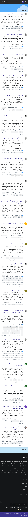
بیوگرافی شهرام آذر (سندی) (17, 264)
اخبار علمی (21, 239)
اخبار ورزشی (21, 50)
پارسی (11, 504)
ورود (26, 497)
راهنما (7, 507)
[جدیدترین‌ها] (5, 2)
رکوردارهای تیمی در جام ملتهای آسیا (15, 34)
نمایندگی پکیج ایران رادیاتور (17, 290)
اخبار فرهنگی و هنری (6, 335)
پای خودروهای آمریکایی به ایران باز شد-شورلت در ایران (12, 159)
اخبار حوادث (20, 30)
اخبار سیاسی (20, 423)
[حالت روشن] (14, 504)
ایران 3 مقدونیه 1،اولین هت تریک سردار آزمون (13, 75)
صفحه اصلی (24, 483)
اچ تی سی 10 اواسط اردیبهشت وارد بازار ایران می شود (12, 116)
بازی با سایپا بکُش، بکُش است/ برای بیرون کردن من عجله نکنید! (12, 364)
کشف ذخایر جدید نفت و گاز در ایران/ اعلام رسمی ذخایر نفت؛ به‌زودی (12, 386)
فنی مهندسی (17, 306)
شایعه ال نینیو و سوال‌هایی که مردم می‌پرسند (13, 339)
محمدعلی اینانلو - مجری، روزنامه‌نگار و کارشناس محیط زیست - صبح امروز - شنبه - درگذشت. (12, 311)
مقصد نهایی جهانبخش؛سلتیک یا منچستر (13, 138)
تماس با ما (25, 489)
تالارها (26, 486)
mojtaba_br (19, 256)
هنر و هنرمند (20, 286)
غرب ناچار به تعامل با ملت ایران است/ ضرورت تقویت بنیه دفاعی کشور (13, 407)
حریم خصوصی (12, 507)
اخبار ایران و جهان (17, 402)
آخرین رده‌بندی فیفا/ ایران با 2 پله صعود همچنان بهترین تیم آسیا (12, 202)
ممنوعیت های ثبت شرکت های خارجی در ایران (13, 223)
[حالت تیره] (16, 504)
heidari (21, 419)
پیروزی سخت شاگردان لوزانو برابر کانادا (14, 95)
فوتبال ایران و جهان (16, 382)
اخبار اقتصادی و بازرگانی (18, 176)
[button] (25, 2)
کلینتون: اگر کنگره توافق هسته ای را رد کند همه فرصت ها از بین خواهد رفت (13, 428)
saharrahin (20, 378)
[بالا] (20, 509)
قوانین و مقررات (19, 507)
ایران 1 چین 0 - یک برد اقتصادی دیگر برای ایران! (12, 54)
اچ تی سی (21, 134)
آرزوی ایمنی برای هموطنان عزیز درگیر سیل (14, 14)
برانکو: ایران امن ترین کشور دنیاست (15, 180)
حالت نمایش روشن (22, 504)
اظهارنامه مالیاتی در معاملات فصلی (15, 243)
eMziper (20, 441)
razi (22, 235)
